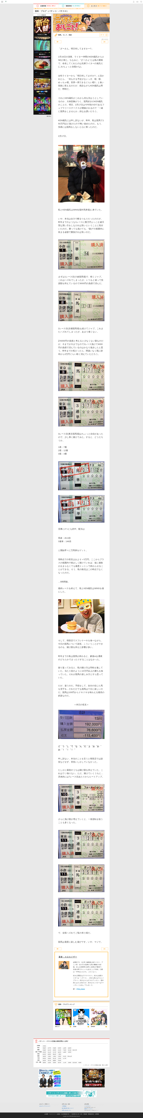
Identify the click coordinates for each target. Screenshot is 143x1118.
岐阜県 (44, 1054)
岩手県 (49, 1048)
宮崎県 (69, 1062)
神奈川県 (75, 1050)
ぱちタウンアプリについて (44, 1106)
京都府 (49, 1056)
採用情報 (97, 1114)
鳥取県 (44, 1058)
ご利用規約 (64, 1106)
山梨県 (64, 1052)
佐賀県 (49, 1062)
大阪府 (54, 1056)
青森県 (44, 1048)
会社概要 (46, 1114)
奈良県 (64, 1056)
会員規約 (58, 1114)
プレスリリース (52, 1114)
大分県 (64, 1062)
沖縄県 (79, 1062)
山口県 (64, 1058)
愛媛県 (54, 1060)
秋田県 (59, 1048)
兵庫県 (59, 1056)
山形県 (64, 1048)
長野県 (69, 1052)
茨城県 (44, 1050)
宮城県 (54, 1048)
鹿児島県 (75, 1062)
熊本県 (59, 1062)
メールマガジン (87, 1106)
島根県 (49, 1058)
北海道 (44, 1046)
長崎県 (54, 1062)
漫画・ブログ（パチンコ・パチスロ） (51, 8)
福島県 (69, 1048)
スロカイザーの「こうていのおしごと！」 (67, 8)
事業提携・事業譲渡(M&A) (88, 1114)
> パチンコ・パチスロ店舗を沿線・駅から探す (95, 1065)
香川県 (49, 1060)
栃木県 (49, 1050)
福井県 (59, 1052)
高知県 (59, 1060)
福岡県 (44, 1062)
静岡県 (49, 1054)
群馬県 (54, 1050)
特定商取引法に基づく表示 (77, 1114)
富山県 (49, 1052)
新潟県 (44, 1052)
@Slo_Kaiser (80, 989)
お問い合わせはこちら (66, 1110)
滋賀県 (44, 1056)
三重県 (59, 1054)
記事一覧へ (49, 116)
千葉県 (64, 1050)
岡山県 (54, 1058)
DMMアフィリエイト (88, 1108)
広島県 (59, 1058)
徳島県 (44, 1060)
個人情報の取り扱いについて (68, 1108)
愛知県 (54, 1054)
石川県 (54, 1052)
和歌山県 (70, 1056)
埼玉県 (59, 1050)
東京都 (69, 1050)
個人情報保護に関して (65, 1114)
